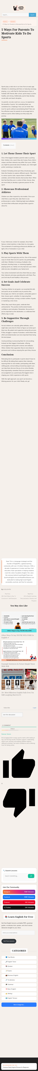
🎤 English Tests (11, 962)
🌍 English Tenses (11, 998)
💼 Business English (12, 975)
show (12, 145)
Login (34, 708)
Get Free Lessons (9, 941)
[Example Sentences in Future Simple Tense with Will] (19, 650)
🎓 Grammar (9, 984)
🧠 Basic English (11, 989)
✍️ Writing (9, 994)
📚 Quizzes (9, 966)
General (13, 21)
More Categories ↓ (19, 1005)
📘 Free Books (10, 957)
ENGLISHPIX (7, 589)
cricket (8, 91)
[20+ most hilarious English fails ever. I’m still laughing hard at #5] (19, 679)
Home (5, 21)
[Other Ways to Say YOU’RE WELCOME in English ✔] (19, 621)
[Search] (31, 876)
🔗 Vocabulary (10, 980)
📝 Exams (9, 971)
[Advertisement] (19, 223)
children (22, 102)
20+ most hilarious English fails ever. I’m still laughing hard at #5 (17, 693)
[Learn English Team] (19, 7)
